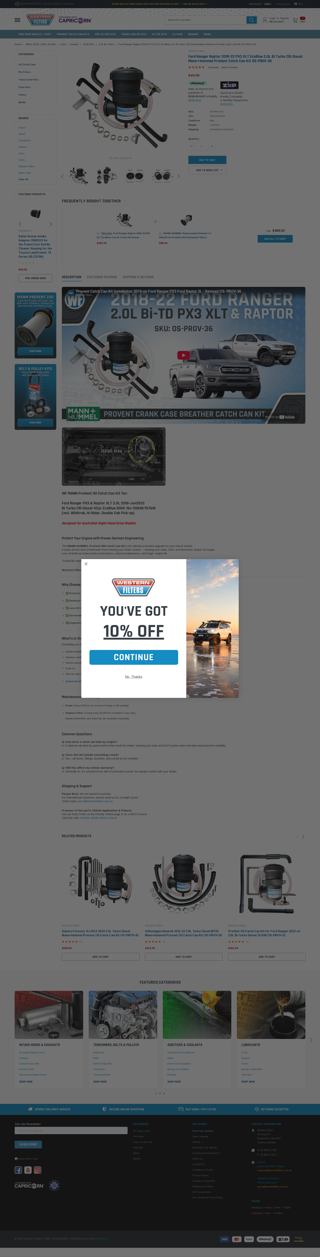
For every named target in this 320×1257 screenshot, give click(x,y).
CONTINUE (134, 657)
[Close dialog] (86, 564)
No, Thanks (133, 677)
